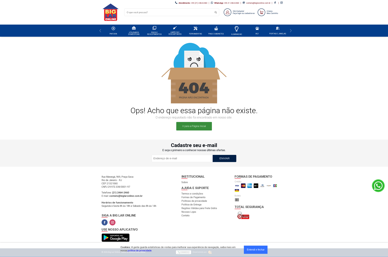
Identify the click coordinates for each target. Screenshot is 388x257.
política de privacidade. (140, 250)
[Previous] (100, 30)
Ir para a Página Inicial (194, 126)
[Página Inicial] (110, 22)
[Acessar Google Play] (116, 237)
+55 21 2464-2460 (231, 3)
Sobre (184, 182)
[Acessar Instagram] (281, 3)
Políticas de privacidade (194, 201)
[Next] (290, 30)
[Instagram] (112, 222)
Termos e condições (192, 193)
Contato (185, 215)
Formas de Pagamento (193, 197)
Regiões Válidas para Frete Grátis (199, 208)
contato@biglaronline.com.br (258, 3)
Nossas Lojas (188, 211)
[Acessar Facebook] (275, 3)
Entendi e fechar (255, 249)
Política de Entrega (191, 204)
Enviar (224, 158)
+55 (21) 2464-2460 (199, 3)
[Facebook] (105, 222)
